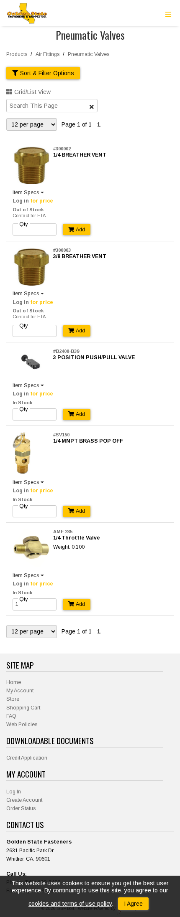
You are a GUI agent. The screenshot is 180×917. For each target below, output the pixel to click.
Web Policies (21, 724)
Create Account (24, 800)
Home (13, 682)
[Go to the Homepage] (27, 14)
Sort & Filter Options (47, 73)
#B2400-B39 (66, 351)
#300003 (62, 250)
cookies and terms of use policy (70, 903)
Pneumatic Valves (88, 54)
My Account (19, 691)
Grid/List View (32, 92)
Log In (13, 792)
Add (80, 230)
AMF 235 (62, 531)
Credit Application (26, 758)
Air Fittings (47, 54)
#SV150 (61, 434)
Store (12, 699)
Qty (23, 224)
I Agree (133, 903)
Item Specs (26, 192)
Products (16, 54)
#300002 (62, 148)
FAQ (11, 716)
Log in (21, 201)
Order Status (21, 808)
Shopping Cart (23, 708)
